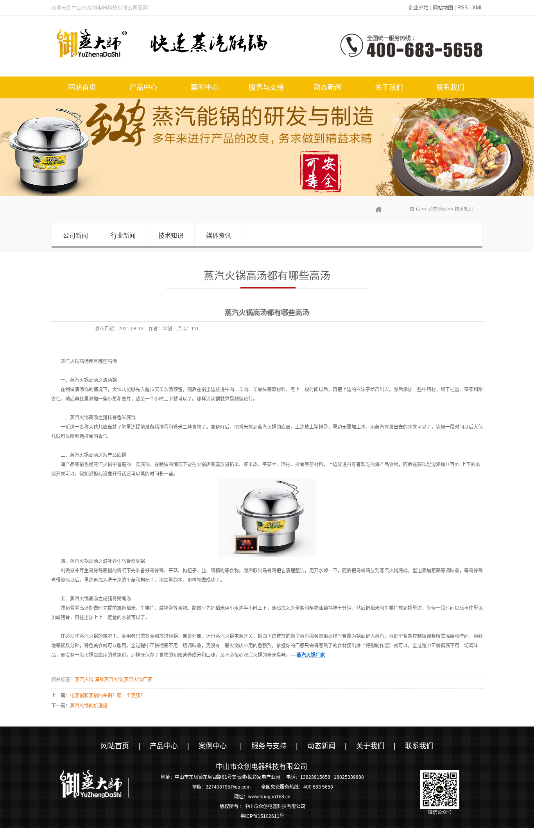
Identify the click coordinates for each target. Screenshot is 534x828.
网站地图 (443, 8)
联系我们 (450, 87)
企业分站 (418, 8)
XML (477, 8)
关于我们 (389, 87)
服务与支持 (266, 87)
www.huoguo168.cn (269, 797)
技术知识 (464, 209)
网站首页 (82, 87)
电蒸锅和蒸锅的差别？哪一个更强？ (107, 695)
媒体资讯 (218, 235)
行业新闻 (123, 235)
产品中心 (143, 87)
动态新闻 (328, 87)
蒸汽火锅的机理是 (89, 706)
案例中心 (205, 87)
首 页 (415, 209)
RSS (462, 8)
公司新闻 (75, 235)
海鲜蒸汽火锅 (109, 679)
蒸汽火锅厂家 (138, 679)
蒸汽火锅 (84, 679)
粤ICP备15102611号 (262, 816)
